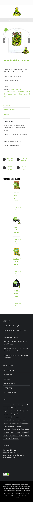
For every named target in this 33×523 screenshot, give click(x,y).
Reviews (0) (6, 114)
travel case (25, 432)
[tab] (16, 105)
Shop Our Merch (9, 370)
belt (13, 405)
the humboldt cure (8, 432)
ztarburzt (15, 438)
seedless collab (25, 423)
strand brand (13, 94)
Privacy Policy (8, 388)
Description (6, 105)
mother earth (16, 417)
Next (29, 40)
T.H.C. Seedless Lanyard (16, 230)
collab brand (11, 91)
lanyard (19, 414)
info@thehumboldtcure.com (15, 455)
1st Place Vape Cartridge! (11, 326)
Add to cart (15, 209)
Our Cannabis (8, 374)
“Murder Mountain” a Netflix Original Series (15, 331)
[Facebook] (15, 464)
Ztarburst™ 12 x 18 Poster (17, 261)
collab (5, 408)
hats (21, 411)
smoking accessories (9, 426)
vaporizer (26, 435)
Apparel (13, 89)
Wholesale (7, 379)
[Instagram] (18, 464)
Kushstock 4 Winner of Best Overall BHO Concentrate (16, 356)
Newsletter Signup (9, 383)
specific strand (7, 429)
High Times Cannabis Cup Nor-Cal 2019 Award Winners (16, 343)
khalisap (13, 414)
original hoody (15, 420)
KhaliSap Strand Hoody (16, 293)
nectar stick (7, 420)
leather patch (7, 417)
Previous (4, 40)
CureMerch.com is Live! (11, 337)
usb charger (13, 435)
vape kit (20, 435)
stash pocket (16, 429)
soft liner (19, 426)
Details (19, 207)
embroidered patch (13, 411)
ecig (5, 411)
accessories (7, 405)
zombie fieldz (7, 438)
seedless (6, 423)
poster (23, 420)
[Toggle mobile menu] (23, 9)
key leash (6, 414)
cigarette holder (25, 405)
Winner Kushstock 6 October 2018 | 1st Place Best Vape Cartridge (16, 349)
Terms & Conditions (10, 392)
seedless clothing (14, 423)
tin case (18, 432)
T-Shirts (18, 89)
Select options (15, 304)
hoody (26, 411)
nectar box (25, 417)
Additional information (9, 110)
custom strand (19, 91)
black (17, 405)
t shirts (20, 94)
